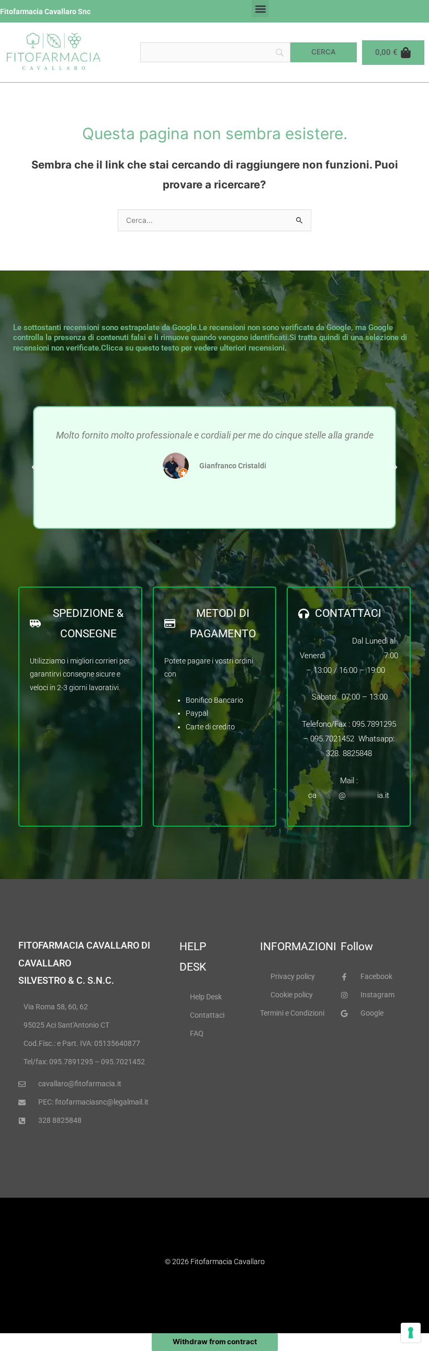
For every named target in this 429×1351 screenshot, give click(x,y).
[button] (260, 8)
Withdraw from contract (215, 1341)
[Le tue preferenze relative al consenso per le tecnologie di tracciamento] (411, 1333)
